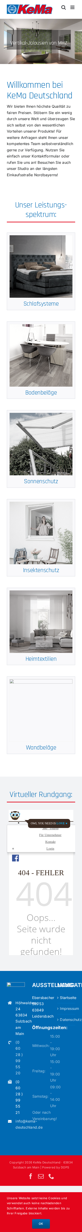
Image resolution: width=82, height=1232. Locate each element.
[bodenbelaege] (41, 326)
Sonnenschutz (41, 481)
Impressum (66, 1008)
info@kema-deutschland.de (20, 1124)
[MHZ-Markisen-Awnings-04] (41, 414)
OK (41, 1223)
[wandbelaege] (41, 681)
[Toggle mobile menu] (72, 7)
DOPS (65, 1167)
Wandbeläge (41, 748)
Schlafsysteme (41, 304)
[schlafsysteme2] (41, 237)
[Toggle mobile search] (63, 7)
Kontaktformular (46, 156)
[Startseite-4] (41, 41)
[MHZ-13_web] (41, 503)
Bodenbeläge (41, 393)
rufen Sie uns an (21, 162)
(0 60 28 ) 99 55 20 (19, 1057)
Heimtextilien (41, 659)
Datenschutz (66, 1019)
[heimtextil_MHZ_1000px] (41, 592)
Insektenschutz (41, 570)
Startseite (66, 997)
